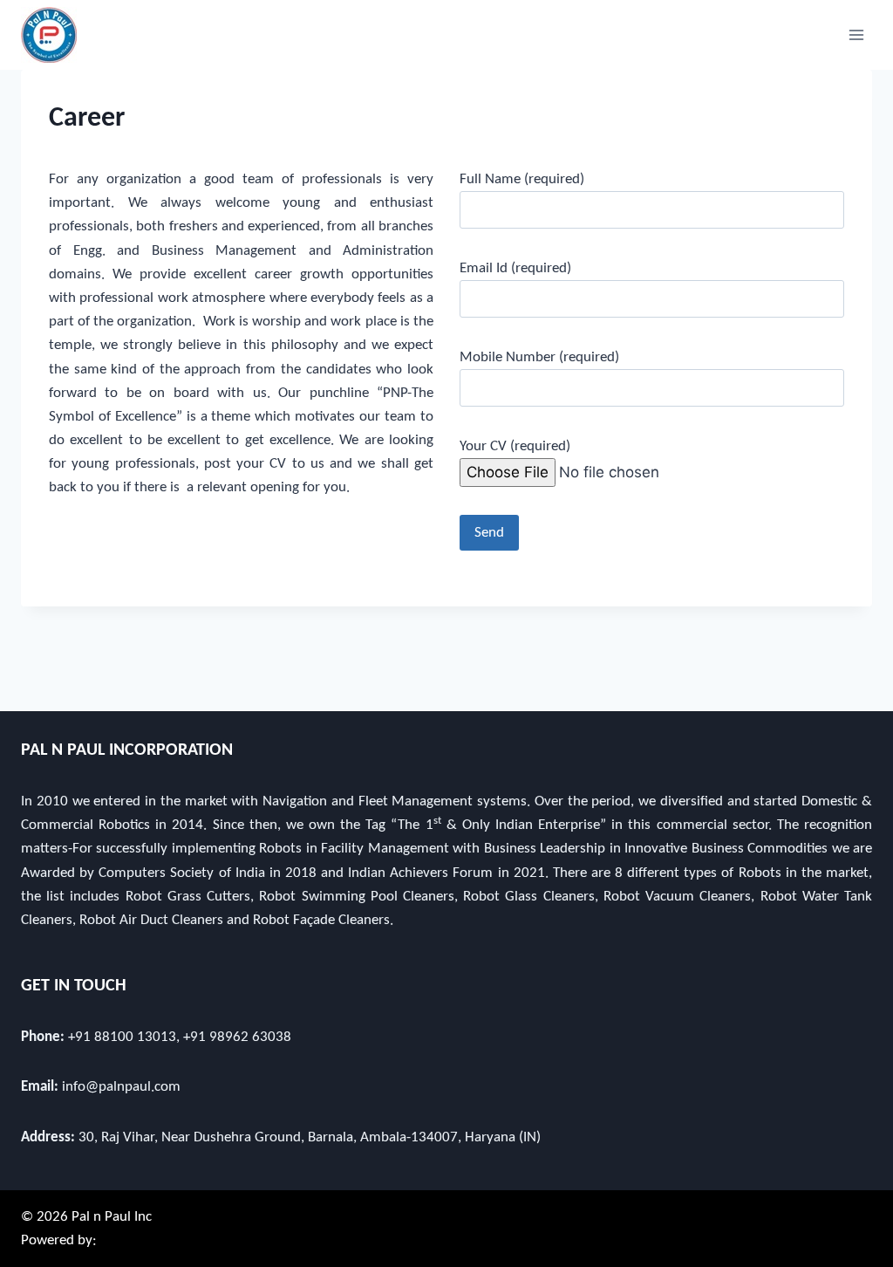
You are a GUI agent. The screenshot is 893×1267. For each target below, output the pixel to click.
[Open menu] (856, 34)
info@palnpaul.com (121, 1086)
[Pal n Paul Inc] (49, 35)
